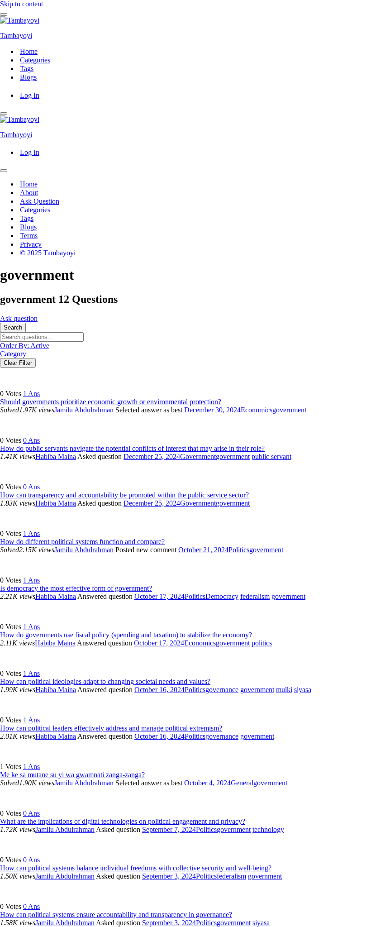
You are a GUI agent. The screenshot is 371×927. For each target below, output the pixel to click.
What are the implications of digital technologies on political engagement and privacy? (122, 821)
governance (221, 689)
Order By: (24, 345)
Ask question (19, 318)
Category (13, 354)
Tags (26, 68)
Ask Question (39, 201)
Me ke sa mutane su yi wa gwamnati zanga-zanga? (72, 775)
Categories (35, 60)
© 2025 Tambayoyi (48, 253)
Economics (256, 410)
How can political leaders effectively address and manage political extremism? (111, 728)
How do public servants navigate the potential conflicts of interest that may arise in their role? (132, 448)
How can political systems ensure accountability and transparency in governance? (116, 914)
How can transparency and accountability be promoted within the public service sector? (124, 495)
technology (268, 829)
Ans (31, 393)
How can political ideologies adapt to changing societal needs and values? (105, 681)
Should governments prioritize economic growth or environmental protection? (110, 402)
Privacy (31, 244)
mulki (284, 689)
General (242, 783)
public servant (271, 456)
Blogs (28, 77)
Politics (238, 550)
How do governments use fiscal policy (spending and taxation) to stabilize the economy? (126, 635)
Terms (29, 235)
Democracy (221, 596)
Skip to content (21, 4)
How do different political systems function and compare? (82, 541)
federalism (255, 596)
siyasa (302, 689)
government (289, 410)
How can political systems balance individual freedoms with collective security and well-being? (135, 868)
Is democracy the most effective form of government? (76, 588)
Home (29, 51)
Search (13, 327)
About (29, 192)
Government (198, 456)
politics (262, 643)
